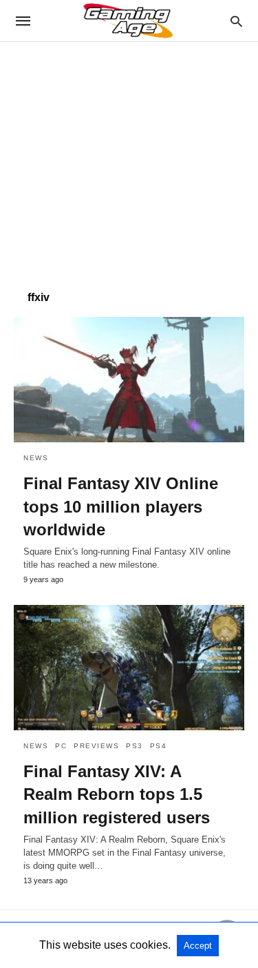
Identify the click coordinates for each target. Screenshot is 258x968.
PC (61, 746)
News (35, 458)
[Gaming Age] (128, 20)
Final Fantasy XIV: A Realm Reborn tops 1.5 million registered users (116, 794)
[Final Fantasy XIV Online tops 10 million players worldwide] (129, 379)
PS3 (134, 746)
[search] (236, 21)
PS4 (158, 746)
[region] (129, 159)
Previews (96, 746)
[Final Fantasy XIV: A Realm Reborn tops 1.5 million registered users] (129, 667)
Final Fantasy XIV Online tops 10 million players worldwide (120, 506)
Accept (198, 945)
